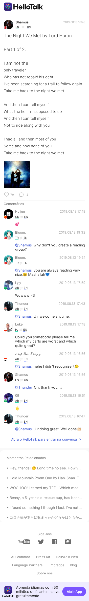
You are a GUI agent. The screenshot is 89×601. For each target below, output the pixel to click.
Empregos (56, 565)
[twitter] (41, 541)
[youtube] (24, 541)
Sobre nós (45, 573)
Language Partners (27, 565)
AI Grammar (20, 557)
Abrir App (74, 592)
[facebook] (54, 541)
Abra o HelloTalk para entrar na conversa (44, 439)
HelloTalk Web (67, 557)
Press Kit (43, 557)
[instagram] (67, 541)
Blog (73, 565)
